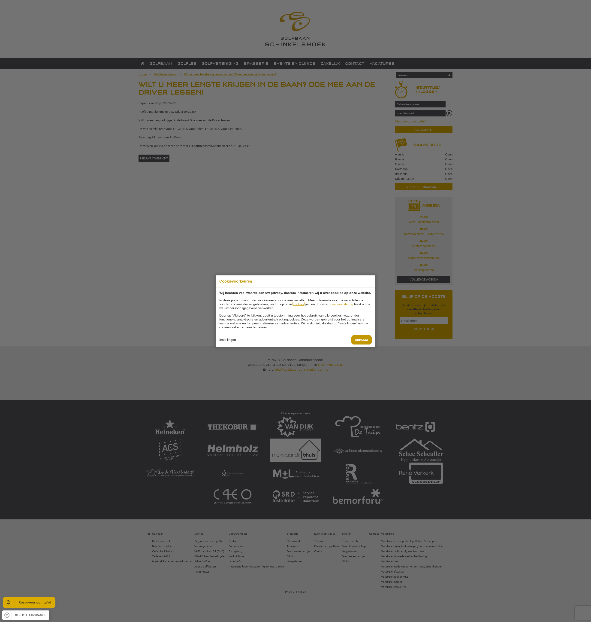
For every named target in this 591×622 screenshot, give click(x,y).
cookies (298, 304)
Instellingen (227, 339)
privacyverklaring (341, 304)
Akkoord (361, 340)
